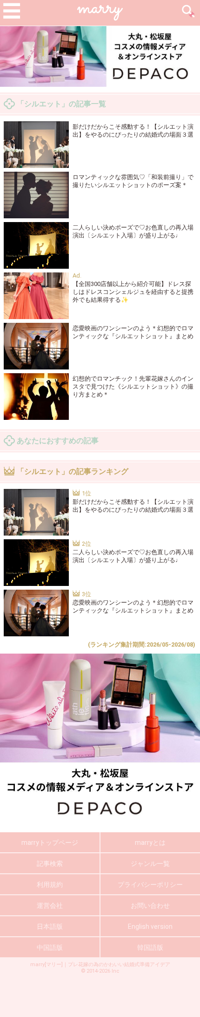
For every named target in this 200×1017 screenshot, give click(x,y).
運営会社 (50, 905)
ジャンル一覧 (150, 863)
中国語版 (50, 947)
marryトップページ (49, 842)
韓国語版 (150, 947)
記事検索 (50, 863)
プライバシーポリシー (150, 884)
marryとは (150, 842)
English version (150, 926)
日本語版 (50, 926)
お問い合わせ (150, 905)
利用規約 (50, 884)
